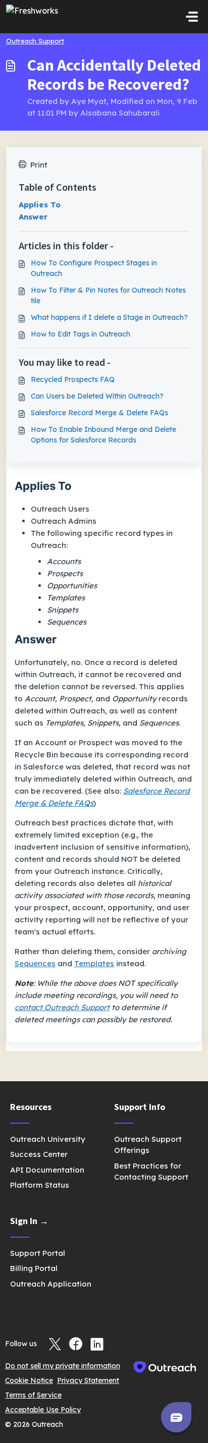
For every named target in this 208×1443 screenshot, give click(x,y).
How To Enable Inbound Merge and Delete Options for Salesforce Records (103, 435)
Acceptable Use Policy (43, 1409)
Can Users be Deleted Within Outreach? (97, 396)
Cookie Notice (29, 1380)
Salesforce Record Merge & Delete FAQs (99, 412)
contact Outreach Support (62, 1007)
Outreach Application (50, 1284)
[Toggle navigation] (192, 17)
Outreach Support (35, 41)
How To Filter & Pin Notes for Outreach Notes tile (108, 295)
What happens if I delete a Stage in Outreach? (109, 317)
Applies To (40, 204)
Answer (33, 216)
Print (38, 165)
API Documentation (47, 1170)
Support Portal (37, 1253)
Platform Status (39, 1185)
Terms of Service (33, 1395)
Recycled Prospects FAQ (73, 379)
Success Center (39, 1154)
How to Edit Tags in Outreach (80, 334)
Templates (94, 963)
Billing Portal (34, 1268)
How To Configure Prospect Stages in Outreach (94, 268)
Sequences (35, 963)
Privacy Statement (88, 1380)
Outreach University (47, 1139)
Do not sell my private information (62, 1365)
